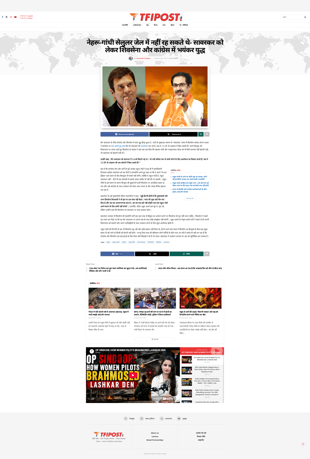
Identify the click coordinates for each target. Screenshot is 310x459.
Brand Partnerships (155, 440)
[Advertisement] (155, 5)
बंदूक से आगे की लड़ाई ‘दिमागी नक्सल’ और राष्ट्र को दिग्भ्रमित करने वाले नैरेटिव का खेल (199, 313)
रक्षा (147, 25)
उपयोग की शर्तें (201, 433)
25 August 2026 (140, 318)
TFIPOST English (26, 16)
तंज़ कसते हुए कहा (118, 146)
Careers (155, 436)
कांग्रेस (124, 242)
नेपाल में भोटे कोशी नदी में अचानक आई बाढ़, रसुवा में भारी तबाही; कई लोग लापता (109, 313)
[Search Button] (305, 17)
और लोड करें (190, 198)
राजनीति (125, 25)
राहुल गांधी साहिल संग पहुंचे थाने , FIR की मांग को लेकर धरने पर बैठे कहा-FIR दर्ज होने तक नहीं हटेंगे (190, 184)
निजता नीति (201, 436)
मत (171, 58)
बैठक (172, 25)
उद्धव (108, 242)
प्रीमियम (185, 25)
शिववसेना (151, 242)
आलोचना (144, 146)
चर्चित (91, 306)
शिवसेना (158, 242)
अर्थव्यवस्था (137, 25)
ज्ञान (164, 25)
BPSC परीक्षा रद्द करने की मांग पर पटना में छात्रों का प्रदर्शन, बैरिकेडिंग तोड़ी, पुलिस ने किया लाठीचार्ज (153, 313)
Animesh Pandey (143, 58)
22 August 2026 (186, 318)
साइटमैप (201, 440)
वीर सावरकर (141, 242)
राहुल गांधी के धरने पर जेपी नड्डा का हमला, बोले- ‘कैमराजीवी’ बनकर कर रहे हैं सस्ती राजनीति (189, 177)
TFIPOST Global (26, 18)
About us (155, 433)
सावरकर (166, 242)
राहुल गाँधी (132, 242)
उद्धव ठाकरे (116, 242)
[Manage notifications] (303, 444)
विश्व (155, 25)
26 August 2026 (95, 318)
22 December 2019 (160, 58)
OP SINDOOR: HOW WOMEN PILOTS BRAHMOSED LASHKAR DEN (209, 352)
